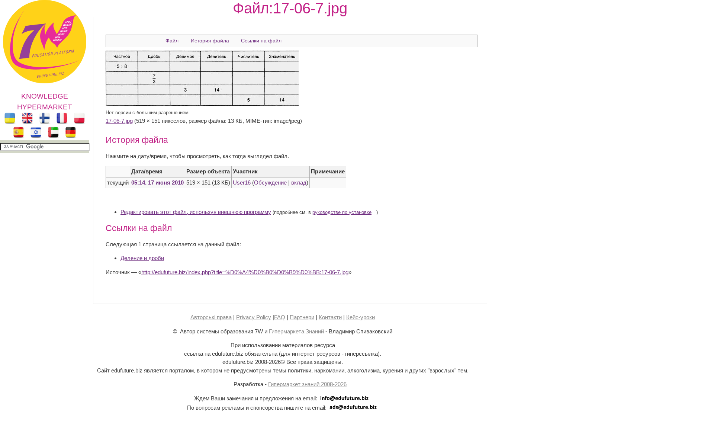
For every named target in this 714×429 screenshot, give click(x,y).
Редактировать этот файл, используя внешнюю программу (195, 212)
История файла (210, 41)
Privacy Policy (253, 317)
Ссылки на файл (261, 41)
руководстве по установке (342, 212)
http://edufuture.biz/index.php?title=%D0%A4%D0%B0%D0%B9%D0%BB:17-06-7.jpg (244, 272)
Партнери (302, 317)
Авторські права (211, 317)
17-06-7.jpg (119, 121)
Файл (171, 41)
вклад (298, 182)
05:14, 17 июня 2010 (157, 182)
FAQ (279, 317)
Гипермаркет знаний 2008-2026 (307, 384)
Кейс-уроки (360, 317)
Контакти (330, 317)
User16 (242, 182)
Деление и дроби (142, 258)
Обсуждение (270, 182)
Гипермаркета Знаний (296, 331)
